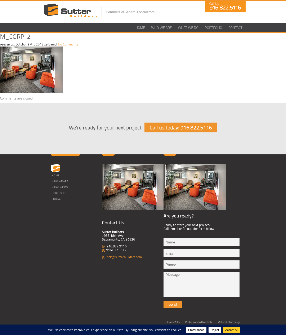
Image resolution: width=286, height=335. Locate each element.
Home (140, 27)
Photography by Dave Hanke (199, 321)
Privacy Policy (173, 321)
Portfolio (213, 27)
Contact (235, 27)
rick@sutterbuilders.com (124, 257)
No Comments (68, 44)
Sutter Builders (70, 11)
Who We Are (161, 27)
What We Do (188, 27)
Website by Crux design (229, 321)
